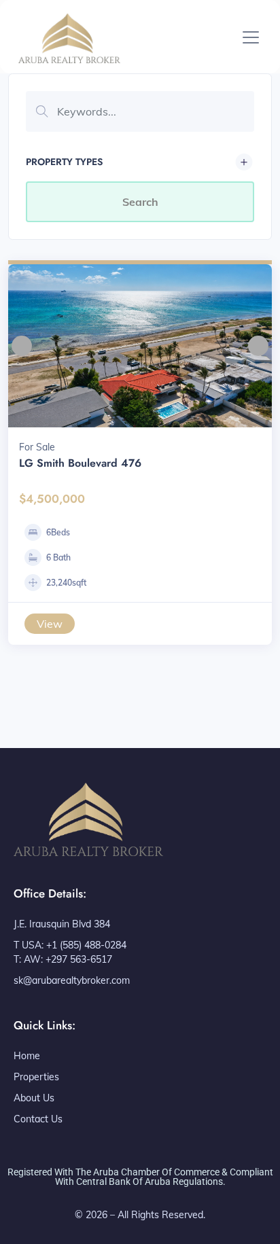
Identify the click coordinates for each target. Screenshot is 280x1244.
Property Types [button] (64, 161)
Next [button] (258, 346)
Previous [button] (22, 346)
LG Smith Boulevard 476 (80, 463)
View (50, 623)
